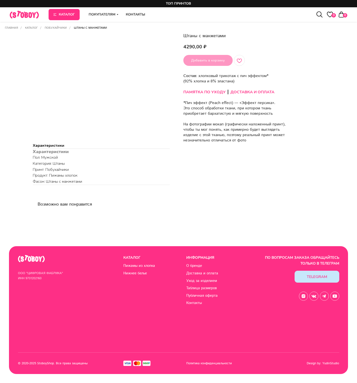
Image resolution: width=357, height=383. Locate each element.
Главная (11, 28)
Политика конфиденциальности (209, 363)
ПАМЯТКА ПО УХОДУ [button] (204, 92)
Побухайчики (56, 28)
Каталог (31, 28)
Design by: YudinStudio (323, 363)
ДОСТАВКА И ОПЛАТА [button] (252, 92)
